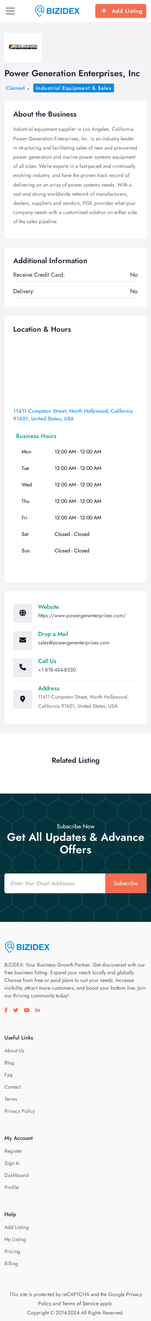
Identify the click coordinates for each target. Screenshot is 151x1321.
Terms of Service (80, 1303)
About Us (14, 1050)
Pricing (12, 1251)
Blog (9, 1062)
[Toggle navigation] (10, 10)
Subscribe (126, 883)
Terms (10, 1099)
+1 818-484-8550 (57, 669)
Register (13, 1151)
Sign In (11, 1163)
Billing (11, 1263)
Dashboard (16, 1175)
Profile (11, 1187)
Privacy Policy (19, 1111)
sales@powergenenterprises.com (74, 642)
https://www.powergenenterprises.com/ (82, 615)
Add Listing (127, 11)
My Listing (15, 1239)
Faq (8, 1074)
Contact (12, 1086)
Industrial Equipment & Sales (73, 88)
